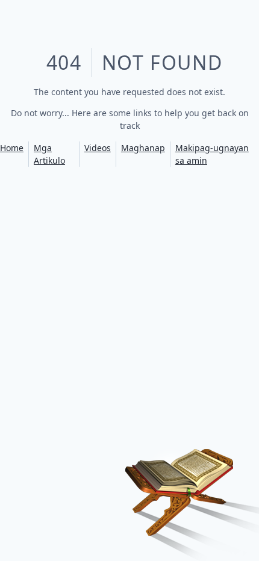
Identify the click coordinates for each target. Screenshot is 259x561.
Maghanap (143, 147)
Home (11, 147)
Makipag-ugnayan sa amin (212, 154)
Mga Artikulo (49, 154)
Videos (97, 147)
